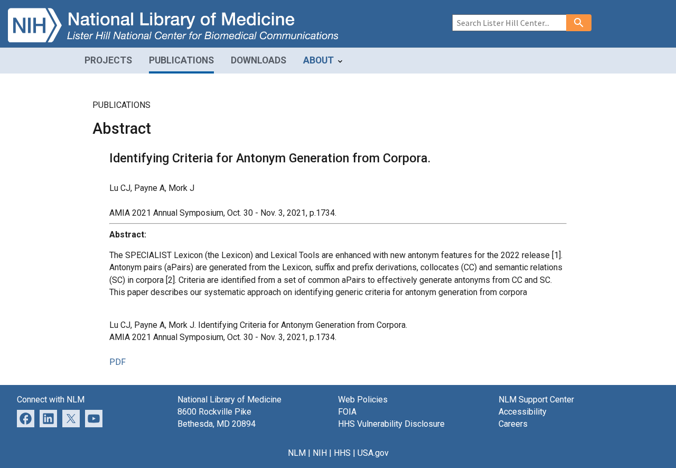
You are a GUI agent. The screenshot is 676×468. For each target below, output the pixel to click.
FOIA (347, 412)
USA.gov (373, 453)
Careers (513, 424)
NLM (297, 453)
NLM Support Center (536, 399)
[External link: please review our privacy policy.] (48, 418)
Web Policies (363, 399)
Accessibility (523, 412)
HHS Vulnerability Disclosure (391, 424)
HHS (342, 453)
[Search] (579, 22)
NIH (320, 453)
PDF (117, 362)
